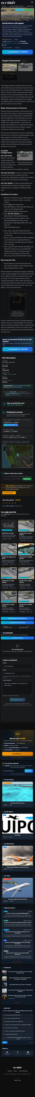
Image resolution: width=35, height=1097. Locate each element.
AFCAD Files (30, 6)
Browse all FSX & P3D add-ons (18, 618)
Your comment (7, 680)
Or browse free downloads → (17, 757)
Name (5, 663)
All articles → (18, 1002)
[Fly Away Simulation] (15, 2)
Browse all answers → (17, 961)
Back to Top (17, 1080)
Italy (5, 45)
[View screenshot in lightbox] (31, 18)
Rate (16, 39)
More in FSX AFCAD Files (18, 622)
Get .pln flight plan (11, 425)
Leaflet (16, 467)
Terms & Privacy (23, 1071)
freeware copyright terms (12, 393)
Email (5, 670)
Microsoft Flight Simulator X (17, 6)
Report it (8, 395)
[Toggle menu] (32, 2)
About (15, 1071)
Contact (10, 1071)
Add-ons (4, 6)
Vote (5, 1042)
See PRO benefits (8, 492)
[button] (18, 454)
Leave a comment (18, 638)
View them (27, 479)
